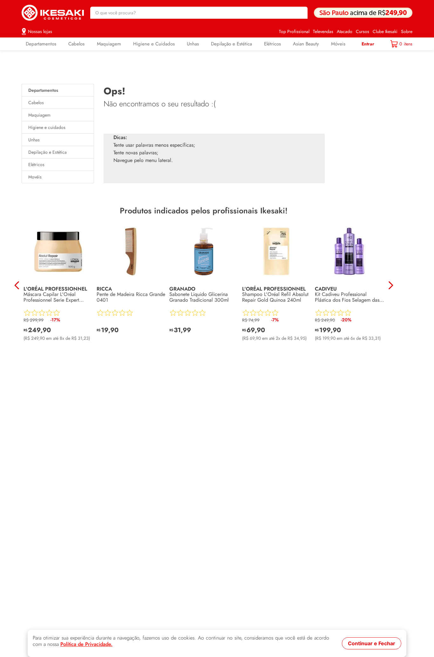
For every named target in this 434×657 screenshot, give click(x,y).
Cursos (362, 31)
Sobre (406, 31)
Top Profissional (294, 31)
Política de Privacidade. (86, 644)
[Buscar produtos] (299, 12)
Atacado (344, 31)
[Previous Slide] (17, 285)
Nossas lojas (40, 31)
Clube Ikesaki (385, 31)
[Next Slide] (390, 285)
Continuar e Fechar (371, 643)
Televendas (323, 31)
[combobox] (199, 13)
